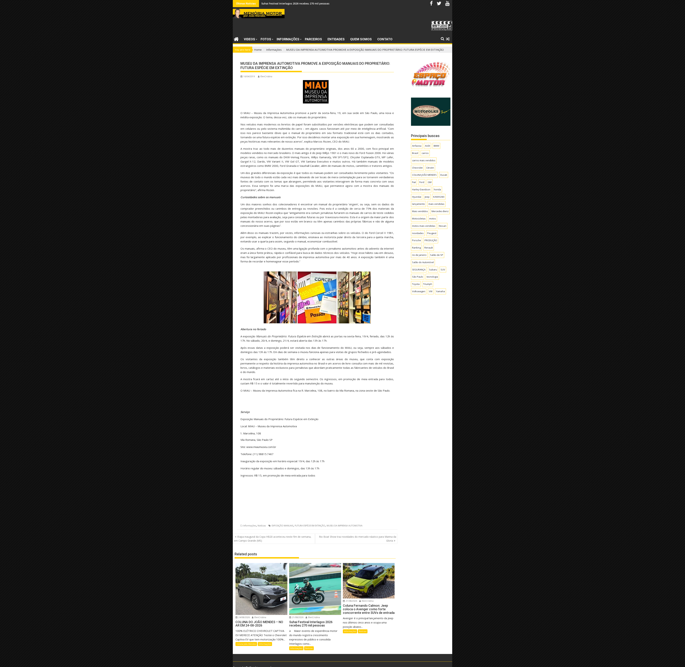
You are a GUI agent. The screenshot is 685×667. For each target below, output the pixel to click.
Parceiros (313, 39)
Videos (249, 39)
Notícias (262, 525)
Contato (384, 39)
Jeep (427, 196)
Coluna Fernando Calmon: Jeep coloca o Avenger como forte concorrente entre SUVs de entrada (321, 3)
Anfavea (416, 145)
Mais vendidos (420, 211)
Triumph (427, 284)
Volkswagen (418, 291)
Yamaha (440, 291)
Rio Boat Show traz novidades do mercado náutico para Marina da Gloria (357, 538)
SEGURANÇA (418, 269)
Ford (421, 182)
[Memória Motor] (236, 38)
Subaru (433, 269)
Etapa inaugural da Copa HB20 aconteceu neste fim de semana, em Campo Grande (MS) (272, 538)
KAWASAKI (438, 196)
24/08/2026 (244, 617)
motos (432, 218)
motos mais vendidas (423, 225)
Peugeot (431, 233)
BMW (436, 145)
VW (430, 291)
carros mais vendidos (423, 160)
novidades (418, 233)
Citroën (430, 167)
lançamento (418, 204)
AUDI (427, 145)
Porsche (416, 240)
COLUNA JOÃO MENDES (424, 174)
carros (425, 153)
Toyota (416, 284)
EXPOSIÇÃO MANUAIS (282, 525)
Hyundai (416, 196)
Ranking (416, 247)
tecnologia (432, 276)
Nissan (442, 225)
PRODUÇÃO (431, 240)
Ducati (443, 174)
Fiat (414, 182)
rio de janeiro (419, 255)
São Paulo (417, 276)
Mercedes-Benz (440, 211)
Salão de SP (436, 255)
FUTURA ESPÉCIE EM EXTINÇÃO (310, 525)
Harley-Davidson (421, 189)
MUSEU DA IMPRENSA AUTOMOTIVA (344, 525)
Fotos (266, 39)
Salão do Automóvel (423, 262)
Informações (288, 39)
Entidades (336, 39)
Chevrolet (417, 167)
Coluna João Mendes (246, 644)
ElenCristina (266, 76)
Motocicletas (419, 218)
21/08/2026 (297, 617)
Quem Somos (361, 39)
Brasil (415, 153)
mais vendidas (436, 204)
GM (430, 182)
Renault (428, 247)
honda (437, 189)
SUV (443, 269)
